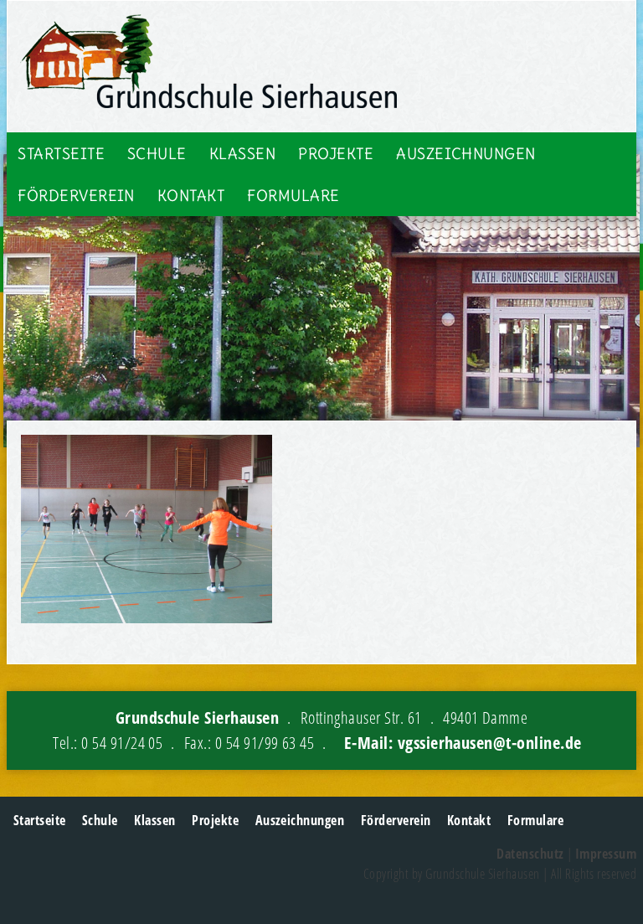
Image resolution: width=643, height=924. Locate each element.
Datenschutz (529, 853)
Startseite (61, 153)
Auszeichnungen (466, 153)
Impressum (605, 853)
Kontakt (190, 195)
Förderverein (76, 195)
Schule (157, 153)
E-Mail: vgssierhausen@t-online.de (463, 742)
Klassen (242, 153)
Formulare (293, 195)
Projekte (335, 153)
